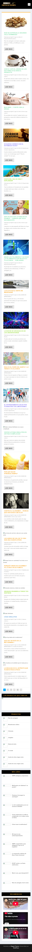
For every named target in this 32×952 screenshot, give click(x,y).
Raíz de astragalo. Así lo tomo (20, 882)
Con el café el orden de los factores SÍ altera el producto (15, 70)
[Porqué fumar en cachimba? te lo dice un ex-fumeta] (16, 561)
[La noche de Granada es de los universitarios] (16, 320)
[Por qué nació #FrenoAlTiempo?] (16, 461)
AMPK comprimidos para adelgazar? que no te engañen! (19, 845)
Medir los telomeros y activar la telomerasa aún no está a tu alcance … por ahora (16, 258)
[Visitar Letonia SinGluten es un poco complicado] (16, 428)
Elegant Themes (15, 946)
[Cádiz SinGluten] (16, 613)
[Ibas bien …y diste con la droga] (16, 98)
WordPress (16, 948)
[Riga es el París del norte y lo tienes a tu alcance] (16, 358)
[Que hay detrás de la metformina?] (16, 637)
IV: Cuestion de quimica (16, 646)
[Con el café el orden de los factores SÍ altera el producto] (16, 60)
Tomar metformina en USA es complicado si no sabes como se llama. (20, 816)
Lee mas (8, 49)
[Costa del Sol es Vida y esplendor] (16, 171)
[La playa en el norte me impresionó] (16, 284)
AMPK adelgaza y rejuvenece (20, 775)
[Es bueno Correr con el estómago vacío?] (16, 135)
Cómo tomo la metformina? (19, 824)
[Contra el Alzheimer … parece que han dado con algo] (16, 501)
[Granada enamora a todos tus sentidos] (16, 588)
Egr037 (12, 37)
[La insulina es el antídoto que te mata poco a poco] (16, 664)
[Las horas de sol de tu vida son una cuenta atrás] (16, 534)
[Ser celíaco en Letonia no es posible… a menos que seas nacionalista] (16, 207)
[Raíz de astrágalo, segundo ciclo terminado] (16, 22)
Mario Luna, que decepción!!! (20, 873)
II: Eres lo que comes (16, 516)
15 (17, 689)
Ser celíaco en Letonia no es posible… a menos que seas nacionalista (15, 218)
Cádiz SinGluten (10, 617)
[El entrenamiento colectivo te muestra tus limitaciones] (16, 395)
